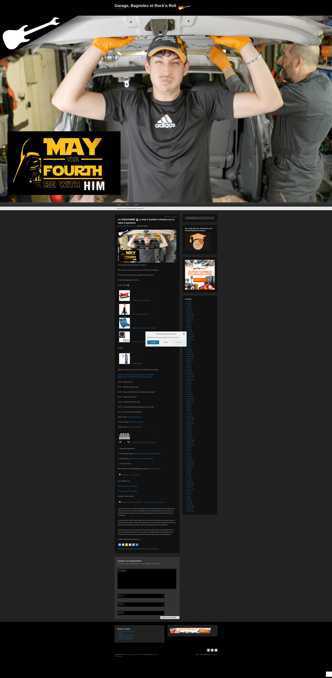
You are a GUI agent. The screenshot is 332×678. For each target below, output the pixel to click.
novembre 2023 (190, 356)
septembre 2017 (190, 489)
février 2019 (189, 458)
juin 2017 (188, 494)
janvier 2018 (189, 482)
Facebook (208, 650)
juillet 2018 (189, 471)
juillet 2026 (189, 301)
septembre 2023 (190, 360)
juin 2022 (188, 385)
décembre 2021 (190, 396)
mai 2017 (188, 496)
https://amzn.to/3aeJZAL (136, 422)
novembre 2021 (190, 398)
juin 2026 (188, 303)
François (133, 226)
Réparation (137, 548)
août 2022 (188, 382)
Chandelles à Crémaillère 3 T (141, 314)
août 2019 (188, 447)
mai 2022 (188, 387)
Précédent (167, 217)
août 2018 (188, 469)
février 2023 (189, 371)
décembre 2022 (190, 374)
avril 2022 (188, 389)
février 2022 (189, 392)
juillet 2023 (189, 362)
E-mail (120, 604)
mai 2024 (188, 345)
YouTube (216, 650)
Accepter (153, 342)
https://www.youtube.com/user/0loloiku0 (141, 458)
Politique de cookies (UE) (125, 639)
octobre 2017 (189, 487)
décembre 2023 (190, 354)
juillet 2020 (189, 427)
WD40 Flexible (136, 363)
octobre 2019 (189, 443)
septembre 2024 (190, 340)
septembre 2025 (190, 320)
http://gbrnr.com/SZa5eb (135, 417)
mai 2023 (188, 365)
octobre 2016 (189, 509)
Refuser (166, 342)
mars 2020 (189, 434)
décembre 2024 (190, 334)
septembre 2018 (190, 467)
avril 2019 (188, 454)
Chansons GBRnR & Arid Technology (143, 442)
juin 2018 (188, 472)
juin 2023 (188, 363)
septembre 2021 (190, 402)
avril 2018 (188, 476)
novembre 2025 (190, 316)
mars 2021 (189, 412)
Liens (127, 204)
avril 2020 (188, 432)
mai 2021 (188, 409)
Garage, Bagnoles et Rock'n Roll (145, 5)
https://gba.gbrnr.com (155, 468)
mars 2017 (189, 500)
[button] (184, 334)
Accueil (119, 204)
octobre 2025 (189, 318)
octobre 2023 (189, 358)
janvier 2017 (189, 503)
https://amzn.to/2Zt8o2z (135, 427)
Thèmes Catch (213, 654)
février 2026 (189, 311)
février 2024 (189, 351)
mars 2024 (189, 349)
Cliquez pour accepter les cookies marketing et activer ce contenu (147, 246)
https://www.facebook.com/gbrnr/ (128, 486)
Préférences (178, 342)
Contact (136, 204)
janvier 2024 (189, 352)
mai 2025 (188, 325)
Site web (121, 612)
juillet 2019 (189, 449)
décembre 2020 (190, 418)
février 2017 (189, 502)
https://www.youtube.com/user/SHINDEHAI (147, 453)
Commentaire (122, 570)
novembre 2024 (190, 336)
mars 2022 (189, 391)
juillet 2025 (189, 322)
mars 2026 (189, 309)
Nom (120, 595)
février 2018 (189, 480)
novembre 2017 (190, 485)
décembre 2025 (190, 314)
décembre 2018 (190, 462)
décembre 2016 (190, 505)
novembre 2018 (190, 463)
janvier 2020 (189, 438)
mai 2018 (188, 474)
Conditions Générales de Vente (126, 631)
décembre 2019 (190, 440)
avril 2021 (188, 411)
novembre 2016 (190, 507)
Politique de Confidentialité (125, 637)
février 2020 (189, 436)
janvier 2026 (189, 312)
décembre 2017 (190, 483)
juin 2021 (188, 407)
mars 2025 (189, 329)
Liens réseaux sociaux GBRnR (126, 635)
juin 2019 (188, 451)
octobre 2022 (189, 378)
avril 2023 (188, 367)
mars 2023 (189, 369)
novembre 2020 (190, 420)
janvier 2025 (189, 332)
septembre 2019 (190, 445)
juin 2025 (188, 323)
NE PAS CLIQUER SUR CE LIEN (154, 502)
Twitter (212, 650)
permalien (155, 548)
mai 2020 (188, 431)
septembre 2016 (190, 511)
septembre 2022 (190, 380)
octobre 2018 (189, 465)
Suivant (175, 217)
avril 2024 (188, 347)
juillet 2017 (189, 493)
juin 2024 (188, 343)
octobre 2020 (189, 422)
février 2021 (189, 414)
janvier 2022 (189, 394)
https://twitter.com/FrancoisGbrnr (128, 491)
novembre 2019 (190, 442)
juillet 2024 (189, 342)
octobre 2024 (189, 338)
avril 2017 (188, 498)
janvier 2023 (189, 372)
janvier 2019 (189, 460)
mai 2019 (188, 452)
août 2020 (188, 425)
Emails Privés (135, 475)
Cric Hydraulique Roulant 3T (141, 300)
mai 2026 (188, 305)
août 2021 (188, 403)
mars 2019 (189, 456)
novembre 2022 (190, 376)
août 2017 (188, 491)
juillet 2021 (189, 405)
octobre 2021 (189, 400)
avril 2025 (188, 327)
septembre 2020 (190, 423)
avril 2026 (188, 307)
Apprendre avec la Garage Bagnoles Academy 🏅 (130, 208)
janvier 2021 (189, 416)
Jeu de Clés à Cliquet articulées (142, 342)
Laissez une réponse (142, 226)
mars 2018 (189, 478)
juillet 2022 (189, 383)
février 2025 (189, 331)
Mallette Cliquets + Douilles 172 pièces (144, 328)
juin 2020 (188, 429)
